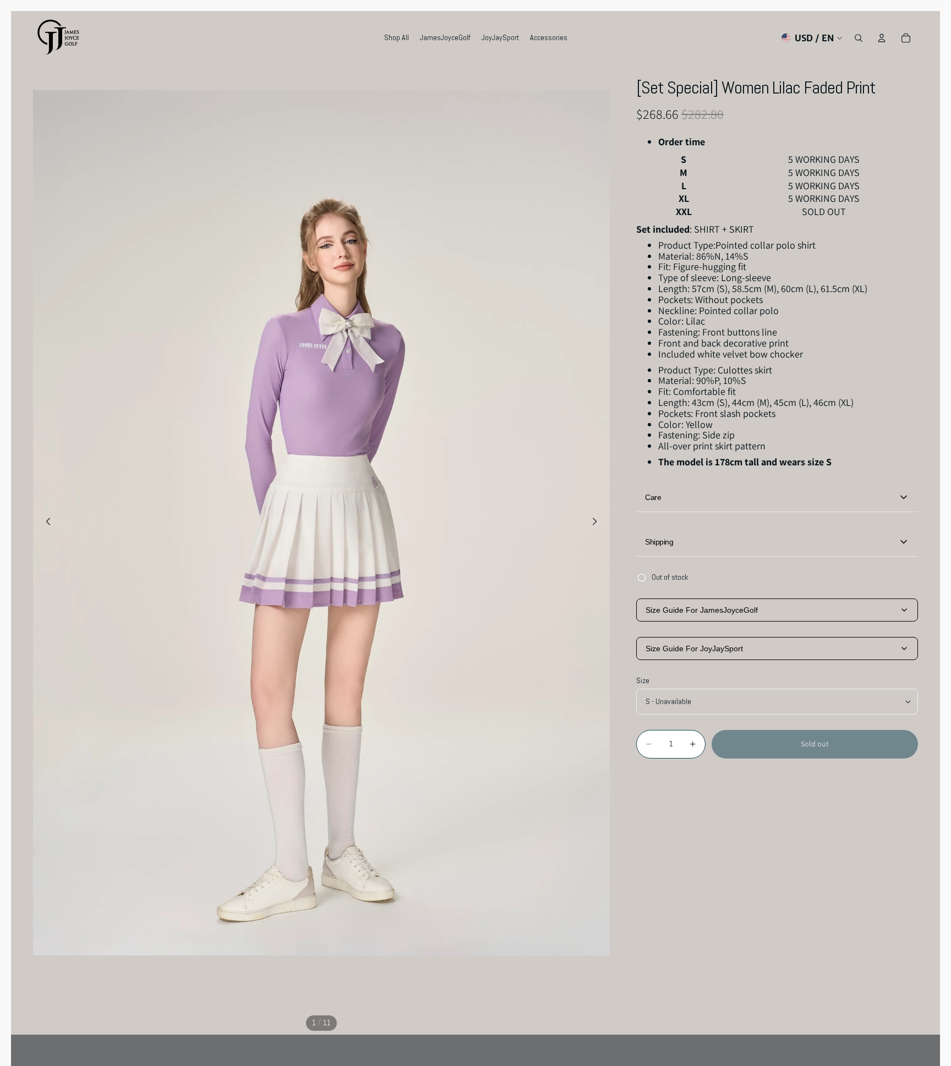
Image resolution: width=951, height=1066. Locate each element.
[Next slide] (598, 523)
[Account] (882, 38)
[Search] (858, 38)
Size (642, 680)
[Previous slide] (45, 523)
